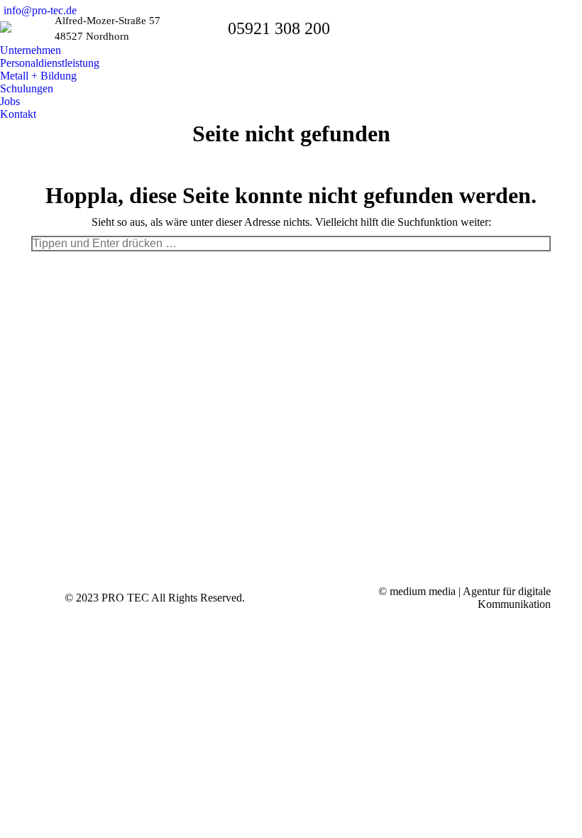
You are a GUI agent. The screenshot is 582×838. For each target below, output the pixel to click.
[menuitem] (34, 50)
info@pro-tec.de (40, 10)
